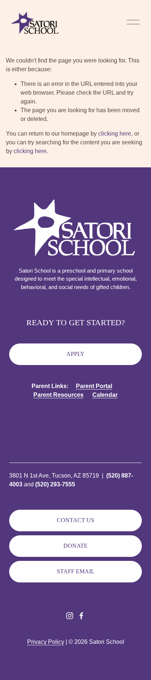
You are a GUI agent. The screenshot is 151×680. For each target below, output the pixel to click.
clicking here (114, 133)
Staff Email (76, 571)
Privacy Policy (45, 642)
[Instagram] (69, 615)
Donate (75, 546)
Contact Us (75, 520)
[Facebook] (81, 615)
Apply (75, 354)
